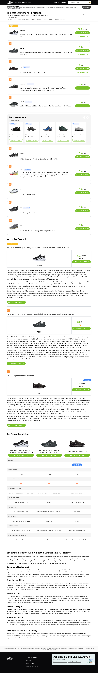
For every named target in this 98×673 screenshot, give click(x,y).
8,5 (79, 383)
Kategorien (63, 2)
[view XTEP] (13, 173)
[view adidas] (13, 32)
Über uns (56, 2)
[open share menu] (83, 14)
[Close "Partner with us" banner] (93, 655)
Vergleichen (84, 36)
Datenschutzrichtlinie (31, 663)
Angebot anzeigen (16, 140)
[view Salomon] (13, 86)
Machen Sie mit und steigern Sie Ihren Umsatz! (67, 662)
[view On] (13, 68)
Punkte (84, 255)
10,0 (79, 255)
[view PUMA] (13, 155)
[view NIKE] (16, 128)
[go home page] (10, 2)
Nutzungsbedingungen (32, 666)
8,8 (79, 322)
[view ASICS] (13, 50)
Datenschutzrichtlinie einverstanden (13, 8)
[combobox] (79, 2)
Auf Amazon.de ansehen (83, 32)
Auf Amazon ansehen (21, 455)
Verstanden (86, 7)
